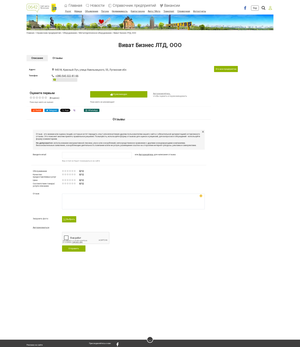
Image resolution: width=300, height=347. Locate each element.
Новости (97, 5)
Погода (105, 11)
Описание (37, 58)
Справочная (183, 11)
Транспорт (168, 11)
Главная (75, 5)
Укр (255, 8)
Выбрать (70, 219)
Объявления (91, 11)
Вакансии (172, 5)
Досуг (68, 11)
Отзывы (57, 58)
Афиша (78, 11)
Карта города (138, 11)
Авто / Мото (154, 11)
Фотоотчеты (199, 11)
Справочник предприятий (134, 5)
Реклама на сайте (35, 345)
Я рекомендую (120, 94)
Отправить (73, 248)
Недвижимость (120, 11)
